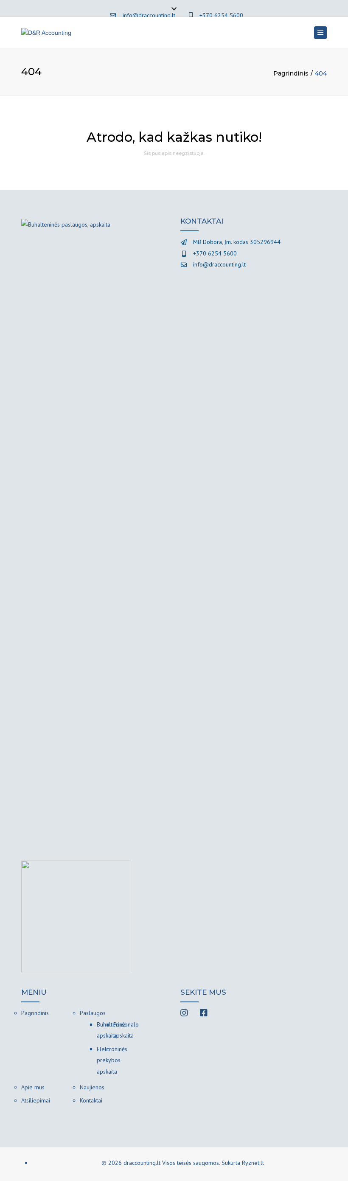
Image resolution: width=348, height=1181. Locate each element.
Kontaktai (91, 1100)
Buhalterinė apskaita (105, 1030)
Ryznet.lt (253, 1163)
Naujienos (92, 1087)
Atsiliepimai (35, 1100)
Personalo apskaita (121, 1030)
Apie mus (33, 1087)
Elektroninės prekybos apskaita (105, 1060)
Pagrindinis (291, 73)
